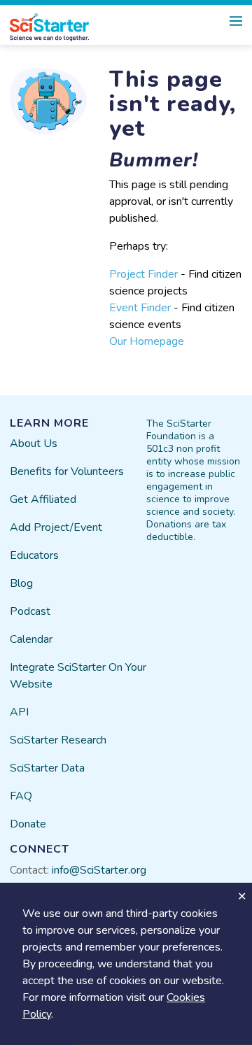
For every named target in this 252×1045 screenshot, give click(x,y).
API (19, 712)
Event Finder (140, 307)
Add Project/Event (56, 527)
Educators (34, 555)
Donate (28, 824)
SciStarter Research (58, 740)
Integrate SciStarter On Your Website (78, 676)
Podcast (30, 611)
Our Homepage (146, 341)
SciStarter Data (47, 768)
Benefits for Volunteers (67, 471)
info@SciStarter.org (99, 870)
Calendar (31, 639)
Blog (21, 583)
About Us (33, 443)
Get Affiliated (43, 499)
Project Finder (143, 274)
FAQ (21, 796)
